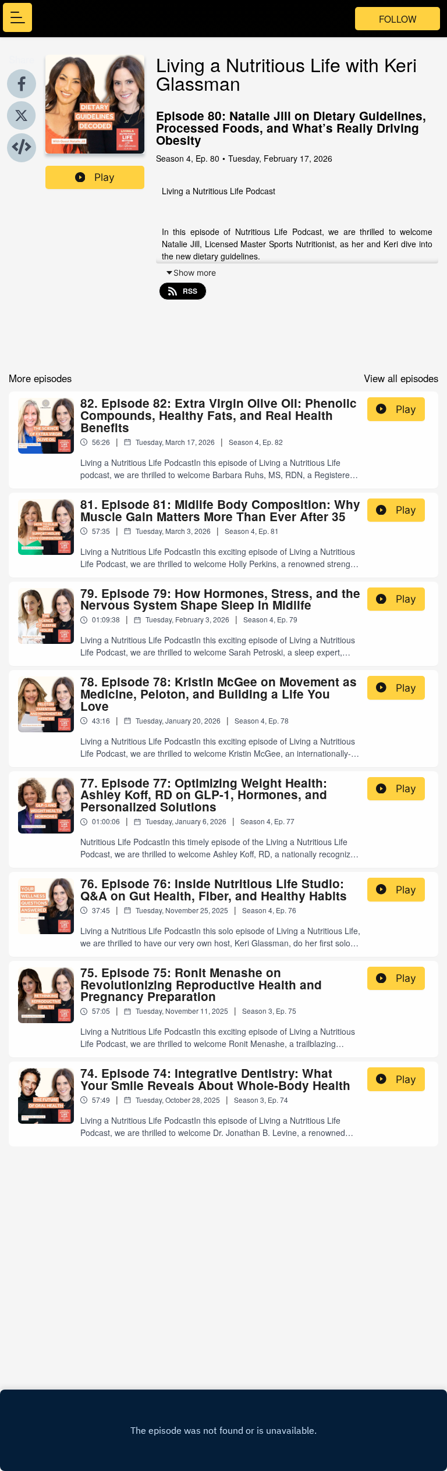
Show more (194, 272)
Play (104, 177)
